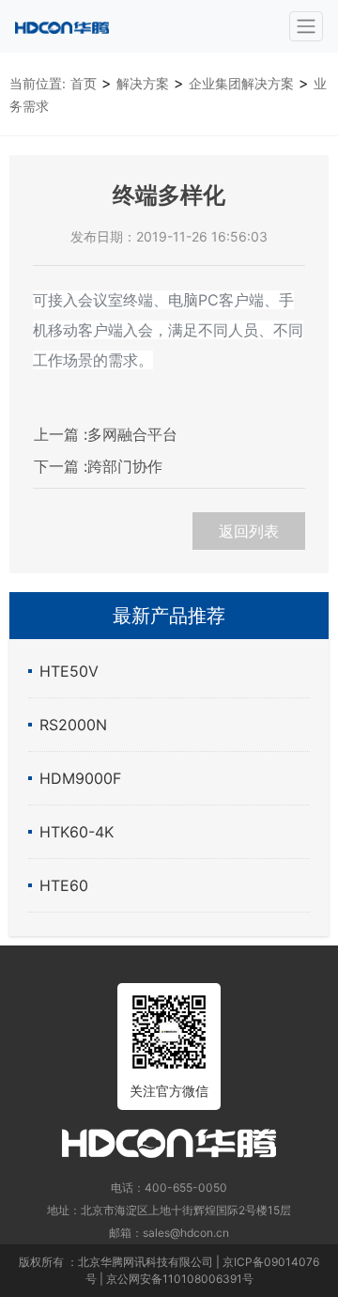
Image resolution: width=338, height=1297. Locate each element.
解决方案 (142, 83)
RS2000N (73, 724)
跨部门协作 (98, 466)
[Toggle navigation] (306, 26)
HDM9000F (80, 778)
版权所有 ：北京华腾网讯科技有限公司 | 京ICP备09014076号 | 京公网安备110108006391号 (169, 1270)
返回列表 (249, 531)
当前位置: (37, 83)
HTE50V (69, 671)
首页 (83, 83)
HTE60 (63, 885)
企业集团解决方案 (241, 83)
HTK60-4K (76, 831)
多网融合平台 (105, 434)
